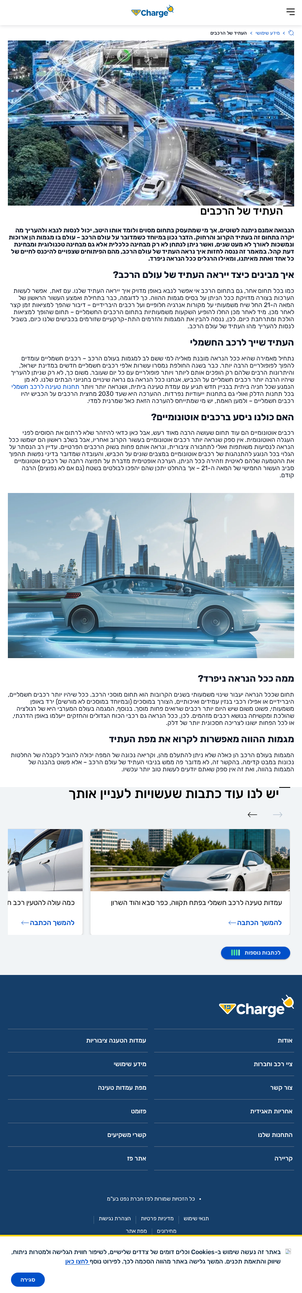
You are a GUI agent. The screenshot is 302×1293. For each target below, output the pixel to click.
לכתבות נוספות (262, 952)
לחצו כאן (77, 1261)
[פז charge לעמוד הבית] (151, 1009)
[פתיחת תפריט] (291, 12)
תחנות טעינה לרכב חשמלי (45, 386)
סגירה (27, 1279)
